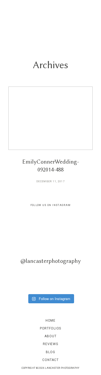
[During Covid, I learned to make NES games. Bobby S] (72, 252)
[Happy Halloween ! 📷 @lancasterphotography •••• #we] (28, 252)
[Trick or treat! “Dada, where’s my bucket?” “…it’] (72, 226)
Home (50, 320)
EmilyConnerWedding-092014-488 (50, 139)
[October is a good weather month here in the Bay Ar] (28, 278)
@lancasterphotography (50, 260)
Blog (50, 352)
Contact (50, 360)
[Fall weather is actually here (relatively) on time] (72, 278)
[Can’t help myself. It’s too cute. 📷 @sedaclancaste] (28, 226)
